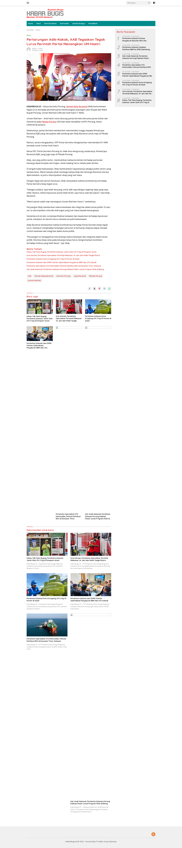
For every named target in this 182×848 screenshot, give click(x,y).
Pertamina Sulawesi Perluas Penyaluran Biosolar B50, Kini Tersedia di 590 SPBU (134, 39)
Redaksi (34, 48)
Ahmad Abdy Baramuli (43, 276)
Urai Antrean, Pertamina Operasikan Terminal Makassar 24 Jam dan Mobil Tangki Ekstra (63, 255)
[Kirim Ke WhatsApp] (109, 288)
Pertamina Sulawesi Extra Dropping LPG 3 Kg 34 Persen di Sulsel (53, 259)
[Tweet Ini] (94, 288)
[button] (149, 3)
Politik (40, 48)
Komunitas (64, 23)
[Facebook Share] (89, 288)
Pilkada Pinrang (95, 276)
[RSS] (153, 834)
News (38, 23)
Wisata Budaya (78, 23)
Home (30, 23)
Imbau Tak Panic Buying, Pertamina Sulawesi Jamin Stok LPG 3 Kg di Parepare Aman (61, 252)
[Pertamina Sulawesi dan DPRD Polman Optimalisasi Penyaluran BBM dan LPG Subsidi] (40, 333)
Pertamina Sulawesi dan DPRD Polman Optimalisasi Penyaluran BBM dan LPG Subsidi (61, 262)
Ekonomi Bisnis (50, 23)
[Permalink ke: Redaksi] (29, 49)
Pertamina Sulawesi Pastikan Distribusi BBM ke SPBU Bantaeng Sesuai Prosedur (136, 48)
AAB (29, 276)
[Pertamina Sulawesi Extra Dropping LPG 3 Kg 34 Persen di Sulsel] (98, 306)
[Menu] (28, 3)
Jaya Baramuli (80, 276)
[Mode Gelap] (154, 3)
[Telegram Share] (104, 288)
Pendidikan (92, 23)
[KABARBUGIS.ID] (45, 13)
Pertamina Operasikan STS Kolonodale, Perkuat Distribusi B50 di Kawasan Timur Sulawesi (64, 266)
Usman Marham (34, 280)
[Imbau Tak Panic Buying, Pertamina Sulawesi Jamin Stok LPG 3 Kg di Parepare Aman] (40, 306)
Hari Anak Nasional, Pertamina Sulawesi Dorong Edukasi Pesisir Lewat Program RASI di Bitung (65, 269)
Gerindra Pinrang (63, 276)
